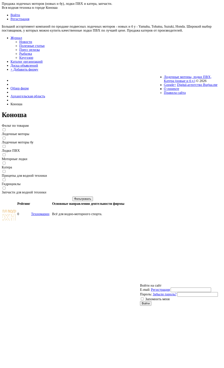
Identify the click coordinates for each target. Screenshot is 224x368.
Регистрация (160, 289)
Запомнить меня (157, 299)
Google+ (170, 85)
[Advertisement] (83, 253)
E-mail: (145, 289)
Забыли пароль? (165, 294)
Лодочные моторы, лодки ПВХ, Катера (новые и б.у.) (188, 79)
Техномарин (40, 214)
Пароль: (146, 294)
